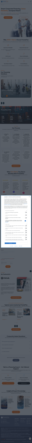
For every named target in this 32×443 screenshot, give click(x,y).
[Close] (29, 197)
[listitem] (16, 210)
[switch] (26, 212)
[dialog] (16, 221)
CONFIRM (10, 243)
